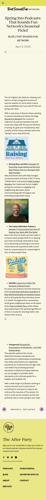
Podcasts (8, 468)
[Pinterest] (8, 457)
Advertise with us (29, 474)
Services (7, 486)
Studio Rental (27, 468)
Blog (5, 474)
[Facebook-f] (4, 457)
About (6, 480)
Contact (24, 480)
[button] (3, 3)
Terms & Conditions (17, 461)
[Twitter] (12, 457)
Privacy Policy (7, 461)
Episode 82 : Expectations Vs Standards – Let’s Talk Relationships (25, 347)
